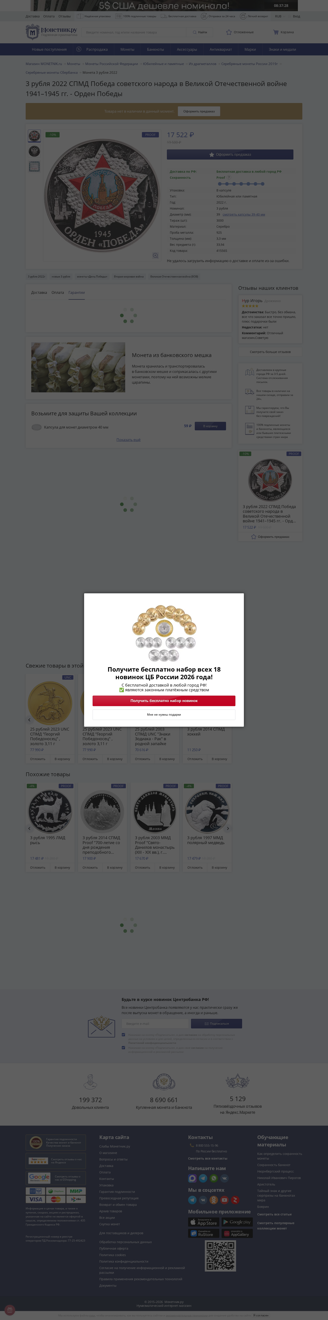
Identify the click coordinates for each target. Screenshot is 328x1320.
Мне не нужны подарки (164, 715)
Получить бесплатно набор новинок (164, 701)
